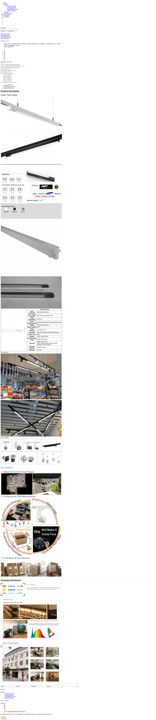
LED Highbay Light (12, 9)
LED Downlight (11, 7)
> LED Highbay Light (9, 696)
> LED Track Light (9, 693)
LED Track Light (11, 6)
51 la (5, 717)
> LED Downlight (8, 695)
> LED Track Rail (8, 698)
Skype (23, 711)
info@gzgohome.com (13, 711)
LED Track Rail (11, 10)
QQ (21, 711)
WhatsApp (5, 718)
